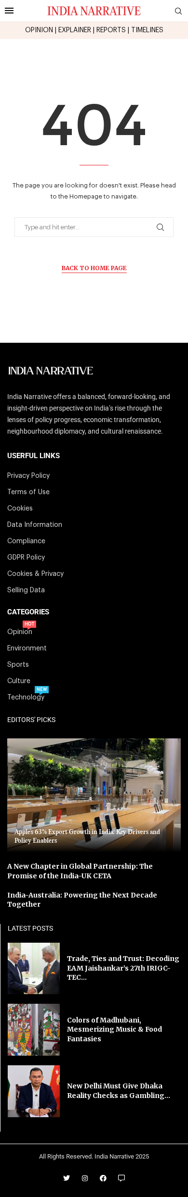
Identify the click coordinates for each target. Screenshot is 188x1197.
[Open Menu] (9, 10)
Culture (18, 681)
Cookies (20, 508)
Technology (25, 697)
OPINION (39, 30)
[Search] (178, 11)
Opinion (19, 632)
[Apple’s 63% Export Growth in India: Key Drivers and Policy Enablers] (94, 795)
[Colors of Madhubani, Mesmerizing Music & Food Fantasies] (34, 1030)
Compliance (26, 541)
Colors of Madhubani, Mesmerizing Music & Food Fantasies (114, 1029)
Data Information (34, 525)
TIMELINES (147, 30)
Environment (27, 648)
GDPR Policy (26, 557)
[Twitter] (66, 1178)
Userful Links (33, 456)
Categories (28, 612)
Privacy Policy (28, 476)
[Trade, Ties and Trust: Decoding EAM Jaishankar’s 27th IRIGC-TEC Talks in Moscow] (34, 969)
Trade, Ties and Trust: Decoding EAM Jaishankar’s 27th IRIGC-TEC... (123, 968)
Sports (18, 664)
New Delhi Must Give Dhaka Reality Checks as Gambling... (118, 1091)
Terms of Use (28, 492)
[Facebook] (103, 1178)
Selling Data (26, 590)
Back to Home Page (94, 268)
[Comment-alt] (121, 1178)
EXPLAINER (74, 30)
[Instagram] (85, 1178)
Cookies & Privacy (35, 574)
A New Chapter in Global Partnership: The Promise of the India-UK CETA (80, 871)
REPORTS (111, 30)
